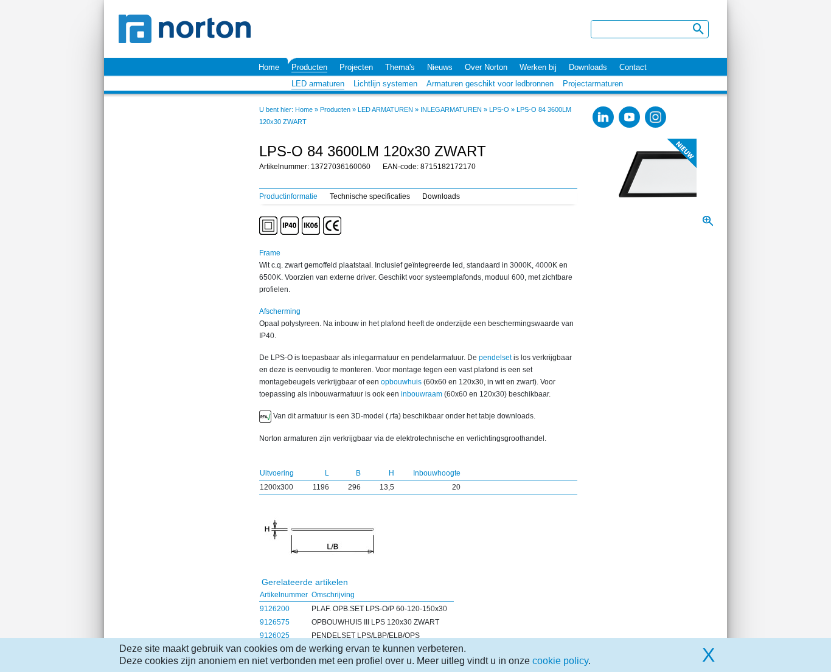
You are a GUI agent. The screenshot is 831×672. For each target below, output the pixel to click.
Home (269, 67)
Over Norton (486, 67)
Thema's (400, 67)
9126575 (275, 622)
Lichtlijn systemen (385, 83)
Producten (309, 67)
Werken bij (538, 67)
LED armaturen (317, 83)
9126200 (275, 608)
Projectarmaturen (593, 83)
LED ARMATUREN (385, 109)
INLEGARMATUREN (451, 109)
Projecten (356, 67)
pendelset (495, 357)
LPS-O (499, 109)
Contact (633, 67)
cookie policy (560, 661)
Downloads (588, 67)
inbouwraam (421, 394)
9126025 (275, 635)
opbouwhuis (401, 382)
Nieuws (440, 67)
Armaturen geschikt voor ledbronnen (490, 83)
